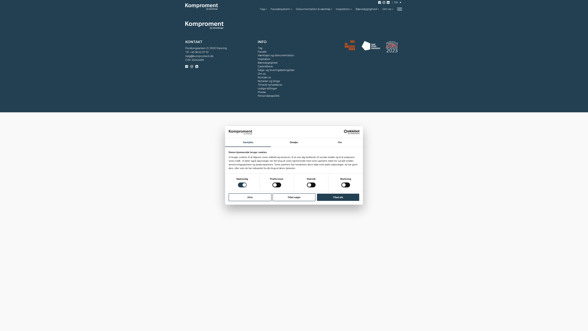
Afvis (250, 197)
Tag (260, 48)
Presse (262, 92)
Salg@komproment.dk (199, 56)
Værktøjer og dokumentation (276, 55)
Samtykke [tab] (248, 142)
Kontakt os (264, 77)
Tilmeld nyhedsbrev (270, 84)
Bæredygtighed (267, 62)
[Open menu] (400, 9)
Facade (262, 51)
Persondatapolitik (268, 95)
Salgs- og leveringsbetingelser (276, 70)
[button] (263, 9)
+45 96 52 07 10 (199, 52)
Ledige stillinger (267, 88)
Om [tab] (340, 142)
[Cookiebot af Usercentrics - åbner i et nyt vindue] (346, 132)
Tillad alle (338, 197)
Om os (262, 73)
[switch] (276, 185)
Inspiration (264, 59)
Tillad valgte (294, 197)
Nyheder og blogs (269, 81)
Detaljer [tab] (294, 142)
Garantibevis (265, 66)
